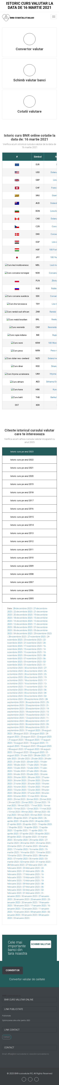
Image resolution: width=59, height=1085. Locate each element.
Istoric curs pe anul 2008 (22, 574)
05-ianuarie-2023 (29, 915)
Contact (6, 1037)
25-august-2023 (37, 733)
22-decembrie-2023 (22, 611)
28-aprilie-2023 (20, 818)
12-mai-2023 (32, 808)
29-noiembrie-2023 (43, 633)
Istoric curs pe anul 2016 (22, 509)
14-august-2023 (37, 743)
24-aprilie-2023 (42, 821)
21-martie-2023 (30, 846)
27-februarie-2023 (34, 865)
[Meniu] (54, 16)
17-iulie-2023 (33, 765)
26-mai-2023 (32, 799)
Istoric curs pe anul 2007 (22, 582)
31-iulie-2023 (26, 755)
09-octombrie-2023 (33, 690)
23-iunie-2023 (33, 780)
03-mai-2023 (36, 815)
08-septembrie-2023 (35, 721)
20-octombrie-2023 (33, 677)
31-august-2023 (32, 730)
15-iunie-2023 (33, 786)
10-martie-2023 (14, 855)
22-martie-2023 (14, 846)
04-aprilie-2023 (14, 837)
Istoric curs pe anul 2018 (22, 492)
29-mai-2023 (19, 799)
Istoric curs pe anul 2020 (22, 476)
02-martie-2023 (27, 862)
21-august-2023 (15, 740)
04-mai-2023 (23, 815)
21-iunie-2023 (19, 783)
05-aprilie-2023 (42, 833)
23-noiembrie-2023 (33, 639)
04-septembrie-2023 (35, 727)
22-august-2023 (44, 736)
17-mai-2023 (36, 805)
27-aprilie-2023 (36, 818)
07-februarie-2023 (31, 887)
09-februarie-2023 (31, 883)
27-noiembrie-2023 (36, 636)
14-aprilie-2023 (30, 827)
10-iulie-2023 (19, 771)
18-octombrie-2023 (33, 680)
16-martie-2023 (36, 849)
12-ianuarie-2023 (29, 908)
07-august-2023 (31, 749)
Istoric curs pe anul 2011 (22, 549)
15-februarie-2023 (31, 877)
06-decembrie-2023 (22, 630)
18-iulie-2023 (19, 765)
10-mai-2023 (14, 811)
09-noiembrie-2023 (33, 655)
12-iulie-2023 (33, 768)
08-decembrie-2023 (22, 627)
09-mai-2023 (27, 811)
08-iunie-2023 (19, 793)
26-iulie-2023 (24, 758)
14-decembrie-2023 (22, 621)
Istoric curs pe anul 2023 (22, 451)
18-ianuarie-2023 (21, 905)
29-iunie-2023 (19, 777)
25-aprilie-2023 (27, 821)
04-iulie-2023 (19, 774)
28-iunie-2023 (33, 777)
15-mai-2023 (19, 808)
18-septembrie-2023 (35, 711)
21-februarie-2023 (31, 871)
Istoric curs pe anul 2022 (22, 459)
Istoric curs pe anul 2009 (22, 566)
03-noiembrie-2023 (33, 661)
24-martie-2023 (27, 843)
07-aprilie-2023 (27, 833)
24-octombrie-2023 (33, 674)
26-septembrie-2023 (35, 702)
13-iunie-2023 (19, 790)
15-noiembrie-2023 (33, 649)
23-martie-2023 (43, 843)
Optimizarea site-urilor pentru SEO (16, 1020)
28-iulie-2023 (40, 755)
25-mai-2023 (45, 799)
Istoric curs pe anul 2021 (22, 468)
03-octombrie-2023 (33, 696)
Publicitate (6, 1016)
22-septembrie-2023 (35, 705)
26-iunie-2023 (19, 780)
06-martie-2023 (36, 858)
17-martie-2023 (20, 849)
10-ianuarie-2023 (21, 912)
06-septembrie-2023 (35, 724)
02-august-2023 (37, 752)
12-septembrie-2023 (35, 718)
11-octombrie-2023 (33, 686)
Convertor (12, 970)
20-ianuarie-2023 (29, 902)
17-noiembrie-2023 (33, 646)
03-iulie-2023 (33, 774)
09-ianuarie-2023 (38, 912)
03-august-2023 (20, 752)
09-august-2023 (44, 746)
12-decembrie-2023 (22, 624)
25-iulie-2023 (37, 758)
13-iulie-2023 (19, 768)
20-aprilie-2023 (29, 824)
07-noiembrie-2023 (33, 658)
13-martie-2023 (43, 852)
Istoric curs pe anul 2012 (22, 541)
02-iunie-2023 (19, 796)
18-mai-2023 (23, 805)
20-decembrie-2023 (22, 614)
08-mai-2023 (40, 811)
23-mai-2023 (27, 802)
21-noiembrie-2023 (33, 643)
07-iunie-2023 (33, 793)
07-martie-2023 (20, 858)
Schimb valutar (40, 944)
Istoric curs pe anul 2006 (22, 590)
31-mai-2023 (33, 796)
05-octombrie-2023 (33, 693)
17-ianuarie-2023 (38, 905)
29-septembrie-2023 (34, 699)
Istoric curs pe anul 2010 (22, 557)
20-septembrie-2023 (35, 708)
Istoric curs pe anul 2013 (22, 533)
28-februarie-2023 (15, 865)
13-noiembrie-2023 (33, 652)
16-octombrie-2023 (33, 683)
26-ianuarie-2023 (21, 899)
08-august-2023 (15, 749)
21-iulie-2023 (19, 761)
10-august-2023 (28, 746)
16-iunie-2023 (19, 786)
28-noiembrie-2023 (17, 636)
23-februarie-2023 (31, 868)
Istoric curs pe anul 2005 (22, 598)
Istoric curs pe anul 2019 (22, 484)
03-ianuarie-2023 (21, 918)
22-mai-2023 (40, 802)
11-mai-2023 (45, 808)
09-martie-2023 (30, 855)
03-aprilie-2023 (29, 837)
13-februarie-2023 (31, 880)
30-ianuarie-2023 (29, 896)
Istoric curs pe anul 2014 (22, 525)
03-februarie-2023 (31, 890)
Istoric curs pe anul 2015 (22, 517)
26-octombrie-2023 (33, 671)
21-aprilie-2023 (14, 824)
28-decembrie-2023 (22, 608)
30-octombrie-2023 (33, 668)
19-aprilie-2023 (45, 824)
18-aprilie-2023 (15, 827)
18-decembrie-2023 (22, 618)
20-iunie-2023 (33, 783)
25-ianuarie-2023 (38, 899)
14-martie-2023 (27, 852)
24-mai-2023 (14, 802)
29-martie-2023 (36, 840)
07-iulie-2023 (33, 771)
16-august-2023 (20, 743)
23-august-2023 (28, 736)
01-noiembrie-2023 (33, 664)
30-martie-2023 (20, 840)
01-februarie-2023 (31, 893)
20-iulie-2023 (33, 761)
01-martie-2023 (43, 862)
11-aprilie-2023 (36, 830)
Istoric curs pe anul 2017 (22, 500)
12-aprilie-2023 (20, 830)
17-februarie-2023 (31, 874)
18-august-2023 (31, 740)
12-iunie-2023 (33, 790)
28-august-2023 (20, 733)
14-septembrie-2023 (35, 715)
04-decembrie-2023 (22, 633)
